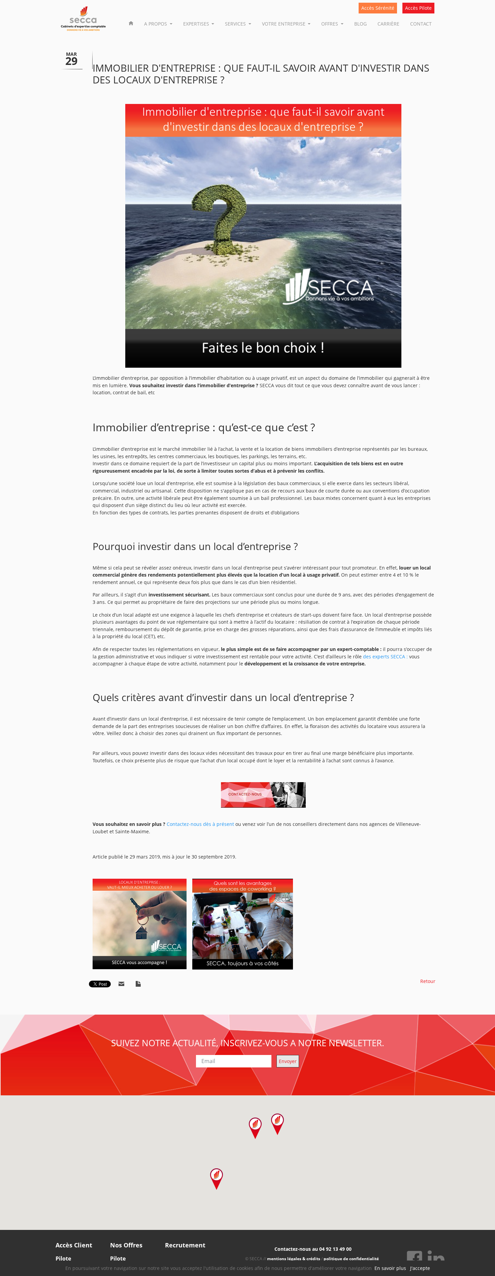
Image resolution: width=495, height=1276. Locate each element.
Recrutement (185, 1245)
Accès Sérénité (377, 8)
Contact (421, 24)
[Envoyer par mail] (121, 984)
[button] (278, 1124)
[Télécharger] (138, 984)
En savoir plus (390, 1268)
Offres (330, 24)
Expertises (196, 24)
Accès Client (74, 1245)
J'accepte (420, 1268)
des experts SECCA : (385, 656)
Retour (427, 981)
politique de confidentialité (351, 1259)
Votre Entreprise (284, 24)
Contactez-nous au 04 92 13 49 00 (313, 1249)
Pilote (63, 1258)
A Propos (156, 24)
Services (236, 24)
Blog (360, 24)
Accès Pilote (418, 8)
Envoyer (288, 1061)
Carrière (388, 24)
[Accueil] (131, 22)
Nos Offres (126, 1245)
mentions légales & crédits (293, 1259)
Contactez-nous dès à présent (200, 824)
